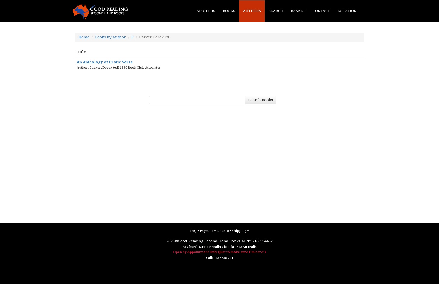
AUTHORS (252, 11)
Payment (206, 231)
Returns (223, 231)
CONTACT (321, 11)
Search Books (260, 100)
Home (84, 37)
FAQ (193, 231)
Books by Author (110, 37)
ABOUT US (205, 11)
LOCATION (347, 11)
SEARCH (276, 11)
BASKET (298, 11)
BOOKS (229, 11)
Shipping (239, 231)
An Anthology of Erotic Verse (105, 62)
